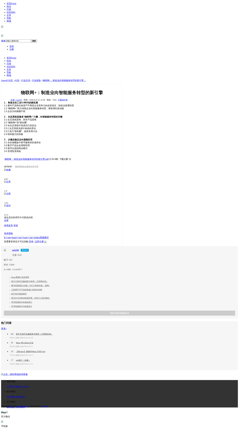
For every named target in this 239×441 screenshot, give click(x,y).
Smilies (36, 237)
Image (14, 237)
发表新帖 (8, 233)
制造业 (24, 167)
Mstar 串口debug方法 (24, 343)
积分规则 (11, 397)
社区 (11, 12)
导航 (9, 18)
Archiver (25, 386)
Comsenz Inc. (24, 406)
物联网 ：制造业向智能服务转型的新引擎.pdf (27, 159)
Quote (25, 237)
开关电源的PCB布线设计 (20, 306)
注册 (11, 49)
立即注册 (39, 241)
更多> (4, 328)
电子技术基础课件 (18, 294)
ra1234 (16, 100)
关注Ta (25, 250)
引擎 (36, 167)
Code (30, 237)
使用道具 (8, 225)
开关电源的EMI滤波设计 (20, 302)
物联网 (18, 167)
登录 (11, 46)
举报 (15, 225)
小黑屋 (10, 386)
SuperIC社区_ (7, 80)
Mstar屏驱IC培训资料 (19, 277)
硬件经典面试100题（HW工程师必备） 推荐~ (29, 286)
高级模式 (44, 237)
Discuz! (44, 406)
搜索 (3, 41)
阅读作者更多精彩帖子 (119, 313)
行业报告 (36, 80)
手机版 (17, 386)
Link (20, 237)
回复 (6, 220)
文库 (9, 15)
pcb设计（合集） (23, 360)
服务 (29, 167)
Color (8, 237)
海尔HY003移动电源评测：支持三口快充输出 (29, 298)
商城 (9, 21)
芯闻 (9, 9)
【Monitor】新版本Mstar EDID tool (30, 352)
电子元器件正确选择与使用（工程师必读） (28, 281)
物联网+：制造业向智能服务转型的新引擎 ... (64, 80)
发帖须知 (20, 397)
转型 (32, 167)
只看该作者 (63, 100)
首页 (11, 3)
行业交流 (25, 80)
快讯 (9, 6)
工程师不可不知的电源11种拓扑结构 (25, 290)
